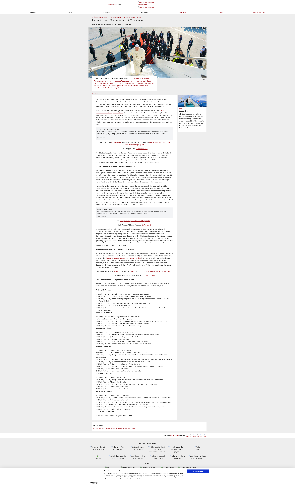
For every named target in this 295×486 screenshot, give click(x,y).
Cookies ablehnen (198, 476)
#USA (129, 428)
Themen (69, 12)
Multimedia (144, 12)
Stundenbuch (183, 12)
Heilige (220, 12)
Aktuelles (115, 4)
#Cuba (141, 271)
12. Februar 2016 (142, 149)
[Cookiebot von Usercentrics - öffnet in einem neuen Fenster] (94, 483)
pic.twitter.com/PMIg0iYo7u (140, 221)
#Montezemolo (116, 142)
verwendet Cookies (109, 483)
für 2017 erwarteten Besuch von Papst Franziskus (123, 258)
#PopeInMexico (164, 142)
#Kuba (108, 428)
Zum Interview (101, 137)
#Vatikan (134, 428)
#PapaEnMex (154, 142)
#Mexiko (113, 428)
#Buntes (95, 428)
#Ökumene (119, 428)
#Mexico (133, 271)
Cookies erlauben (198, 471)
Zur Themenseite (101, 216)
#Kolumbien (102, 428)
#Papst (125, 428)
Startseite (110, 4)
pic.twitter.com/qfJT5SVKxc (162, 271)
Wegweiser (106, 12)
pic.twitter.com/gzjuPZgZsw (134, 145)
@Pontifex (117, 271)
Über (259, 12)
